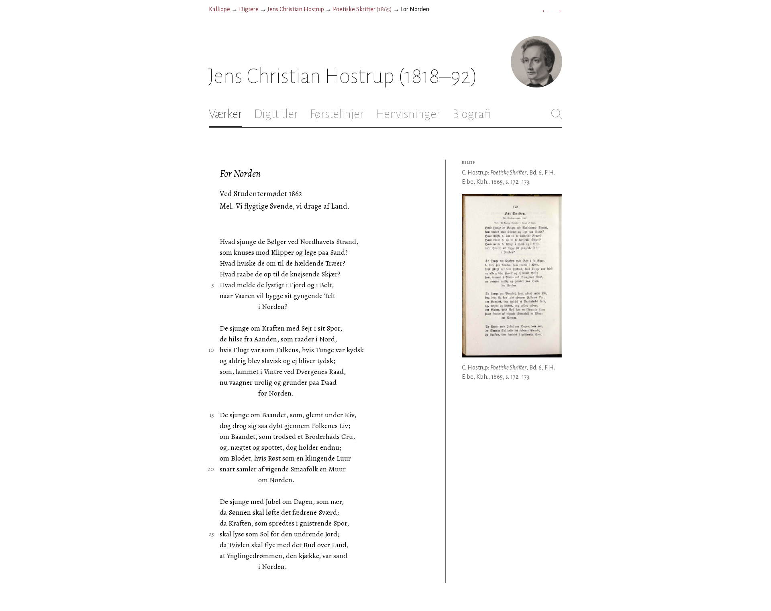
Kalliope (219, 9)
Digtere (249, 9)
